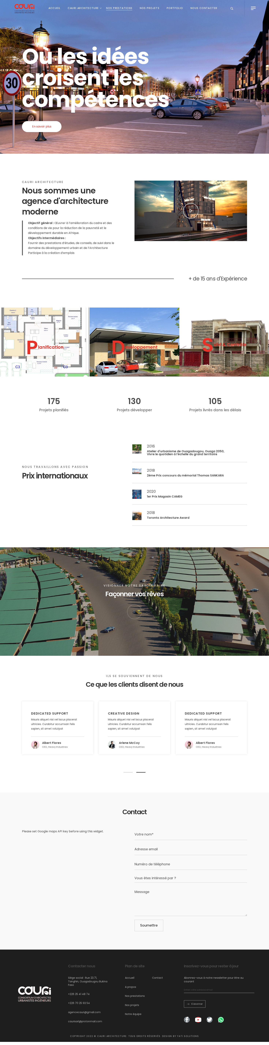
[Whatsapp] (221, 1020)
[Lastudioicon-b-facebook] (187, 1020)
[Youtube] (198, 1020)
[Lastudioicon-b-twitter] (209, 1020)
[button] (41, 126)
